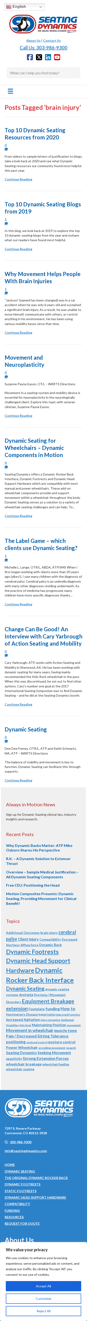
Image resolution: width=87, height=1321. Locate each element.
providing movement (52, 1048)
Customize (43, 1298)
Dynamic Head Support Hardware (35, 1197)
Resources (14, 1217)
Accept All (43, 1286)
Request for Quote (22, 1223)
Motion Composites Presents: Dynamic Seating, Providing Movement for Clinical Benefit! (41, 898)
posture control (61, 1042)
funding (52, 1008)
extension (17, 1008)
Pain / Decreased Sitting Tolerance (37, 1036)
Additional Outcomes (23, 933)
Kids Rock (25, 1025)
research (71, 1047)
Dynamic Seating (26, 729)
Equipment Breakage (48, 1001)
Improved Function (67, 1014)
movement (74, 1025)
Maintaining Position (49, 1025)
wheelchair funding (55, 1064)
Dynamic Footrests (32, 951)
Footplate (37, 1009)
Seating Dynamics (21, 1052)
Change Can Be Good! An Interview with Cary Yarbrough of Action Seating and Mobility (43, 636)
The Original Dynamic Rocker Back (36, 1178)
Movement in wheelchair (29, 1030)
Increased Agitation (23, 1019)
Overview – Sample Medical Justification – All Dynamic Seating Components (42, 874)
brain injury (49, 933)
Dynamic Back (50, 945)
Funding (12, 1211)
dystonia (26, 995)
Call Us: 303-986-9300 (43, 47)
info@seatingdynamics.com (26, 1151)
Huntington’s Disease (22, 1014)
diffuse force (29, 945)
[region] (43, 1281)
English (19, 7)
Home (10, 1165)
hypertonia (47, 1014)
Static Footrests (20, 1191)
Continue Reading (18, 179)
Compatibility (50, 939)
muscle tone (65, 1030)
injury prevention (50, 1019)
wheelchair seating (20, 1069)
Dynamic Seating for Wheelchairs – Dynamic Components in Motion (34, 447)
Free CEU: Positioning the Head (33, 885)
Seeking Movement (54, 1052)
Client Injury (28, 939)
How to (68, 1008)
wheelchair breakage (24, 1064)
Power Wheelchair (22, 1047)
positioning (16, 1042)
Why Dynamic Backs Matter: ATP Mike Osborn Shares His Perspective (39, 847)
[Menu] (10, 91)
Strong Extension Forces (46, 1058)
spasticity (14, 1058)
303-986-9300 (20, 1142)
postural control (37, 1042)
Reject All (44, 1311)
